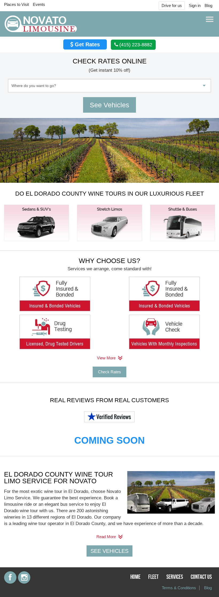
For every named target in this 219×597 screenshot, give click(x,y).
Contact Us (201, 577)
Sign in (195, 5)
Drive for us (172, 5)
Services (174, 577)
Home (135, 577)
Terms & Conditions (179, 587)
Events (39, 4)
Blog (208, 5)
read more (106, 536)
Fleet (153, 577)
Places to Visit (16, 4)
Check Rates (109, 372)
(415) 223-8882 (135, 44)
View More (107, 358)
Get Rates (86, 44)
